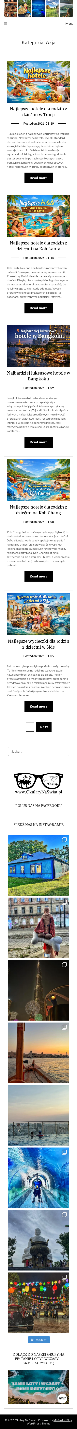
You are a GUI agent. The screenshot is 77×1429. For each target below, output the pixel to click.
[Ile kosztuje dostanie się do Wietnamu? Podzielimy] (38, 1115)
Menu (69, 23)
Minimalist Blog (63, 1420)
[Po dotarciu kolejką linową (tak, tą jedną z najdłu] (38, 1302)
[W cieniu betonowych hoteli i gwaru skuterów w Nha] (38, 1240)
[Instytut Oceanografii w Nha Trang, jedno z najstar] (38, 1178)
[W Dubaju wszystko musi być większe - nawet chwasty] (38, 990)
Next (44, 727)
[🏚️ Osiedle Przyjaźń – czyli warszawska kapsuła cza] (38, 865)
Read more (39, 178)
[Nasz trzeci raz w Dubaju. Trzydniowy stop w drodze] (38, 1053)
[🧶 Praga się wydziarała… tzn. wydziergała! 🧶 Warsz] (38, 928)
